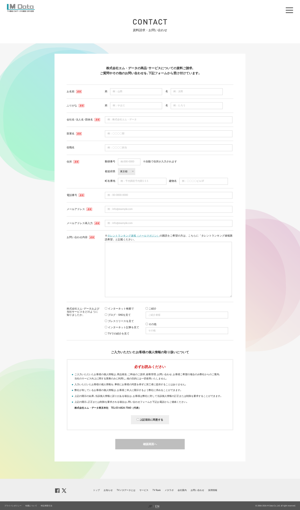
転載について (31, 506)
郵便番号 (110, 161)
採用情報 (212, 490)
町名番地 (110, 181)
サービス (143, 490)
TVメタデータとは (126, 490)
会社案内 (182, 490)
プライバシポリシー (13, 506)
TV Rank (156, 490)
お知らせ (108, 490)
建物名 (173, 181)
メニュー (289, 10)
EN (158, 506)
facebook (57, 490)
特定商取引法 (46, 506)
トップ (96, 490)
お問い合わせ (197, 490)
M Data (21, 8)
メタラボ (169, 490)
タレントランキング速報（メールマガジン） (133, 235)
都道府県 (110, 171)
